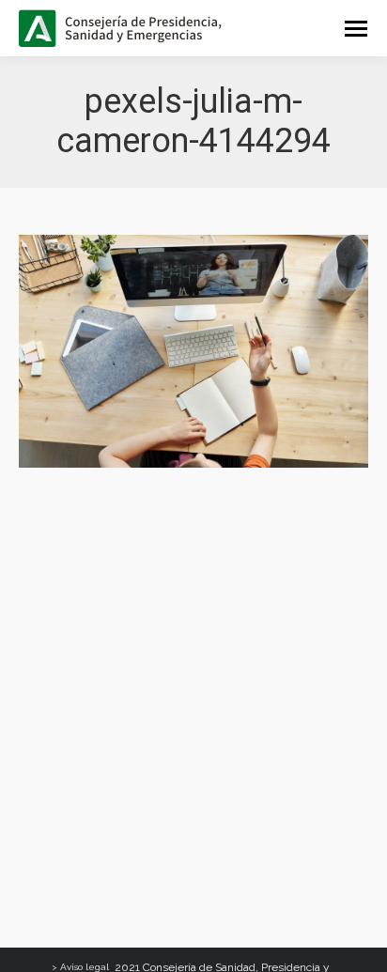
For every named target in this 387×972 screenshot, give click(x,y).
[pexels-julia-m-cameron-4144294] (193, 351)
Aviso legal (84, 967)
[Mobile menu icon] (356, 28)
